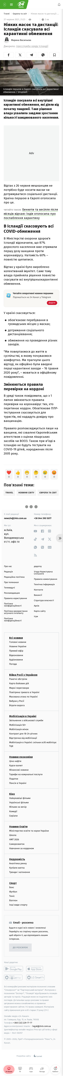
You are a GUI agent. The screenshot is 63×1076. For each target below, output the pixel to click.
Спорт (13, 883)
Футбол (13, 891)
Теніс (12, 896)
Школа (12, 835)
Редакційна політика (14, 577)
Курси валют (16, 765)
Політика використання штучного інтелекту (15, 612)
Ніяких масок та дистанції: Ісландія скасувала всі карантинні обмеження (44, 14)
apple (35, 969)
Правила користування (15, 598)
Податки (13, 778)
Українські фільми (19, 802)
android (13, 969)
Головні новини (17, 642)
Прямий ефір (16, 651)
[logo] (21, 4)
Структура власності (44, 600)
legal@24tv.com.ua (41, 1026)
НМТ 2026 (14, 839)
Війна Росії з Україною (23, 674)
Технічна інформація (44, 584)
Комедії (13, 811)
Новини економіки (21, 756)
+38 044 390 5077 (42, 518)
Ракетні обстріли (18, 679)
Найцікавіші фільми (20, 798)
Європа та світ (20, 14)
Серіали (13, 815)
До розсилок (20, 947)
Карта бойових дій (19, 683)
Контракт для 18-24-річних (23, 733)
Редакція (8, 572)
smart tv (13, 977)
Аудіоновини (16, 659)
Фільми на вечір (17, 807)
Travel (7, 14)
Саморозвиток (17, 844)
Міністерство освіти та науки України (29, 830)
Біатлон (13, 900)
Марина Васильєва (21, 40)
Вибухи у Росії (16, 701)
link (35, 531)
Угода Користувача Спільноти (43, 573)
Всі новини (16, 637)
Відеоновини (16, 655)
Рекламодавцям (12, 593)
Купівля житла (17, 867)
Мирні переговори (19, 688)
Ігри (36, 616)
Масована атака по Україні (23, 696)
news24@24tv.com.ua (15, 518)
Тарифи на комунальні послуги (25, 774)
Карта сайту (40, 611)
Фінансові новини (19, 770)
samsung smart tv (35, 977)
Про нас (8, 566)
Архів (36, 606)
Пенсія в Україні (17, 783)
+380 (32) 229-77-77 (22, 1023)
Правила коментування (45, 579)
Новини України (17, 646)
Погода (13, 664)
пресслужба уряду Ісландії (32, 46)
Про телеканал (11, 582)
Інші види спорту (18, 905)
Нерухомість (17, 859)
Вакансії (38, 595)
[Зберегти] (54, 55)
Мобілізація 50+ (17, 725)
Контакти (38, 590)
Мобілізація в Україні (22, 716)
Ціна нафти (15, 761)
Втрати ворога (17, 705)
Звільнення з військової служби (26, 720)
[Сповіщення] (59, 4)
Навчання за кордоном (21, 848)
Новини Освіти (18, 826)
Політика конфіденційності (13, 605)
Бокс (11, 887)
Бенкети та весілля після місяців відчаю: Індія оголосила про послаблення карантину (31, 214)
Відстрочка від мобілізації (23, 738)
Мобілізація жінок (18, 729)
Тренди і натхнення (19, 872)
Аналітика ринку (18, 863)
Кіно (12, 793)
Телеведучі (9, 588)
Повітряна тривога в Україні (24, 692)
